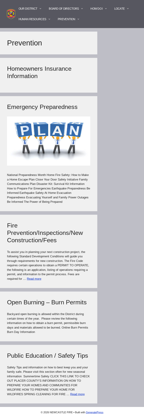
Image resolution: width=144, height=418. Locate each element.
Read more (34, 278)
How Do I (96, 8)
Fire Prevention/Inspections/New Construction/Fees (45, 232)
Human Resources (32, 19)
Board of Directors (64, 8)
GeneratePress (94, 412)
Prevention (66, 19)
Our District (28, 8)
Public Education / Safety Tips (47, 355)
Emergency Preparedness (42, 106)
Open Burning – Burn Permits (47, 302)
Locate (119, 8)
